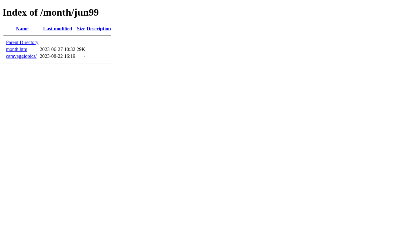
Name (22, 28)
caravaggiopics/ (21, 56)
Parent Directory (22, 42)
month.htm (16, 49)
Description (99, 28)
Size (81, 28)
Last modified (57, 28)
